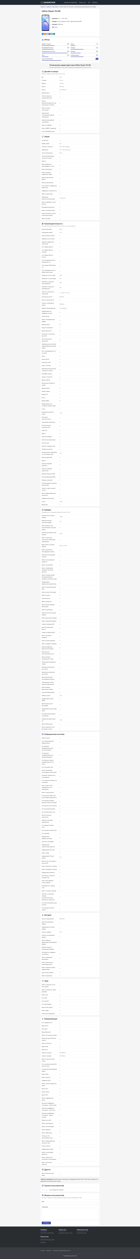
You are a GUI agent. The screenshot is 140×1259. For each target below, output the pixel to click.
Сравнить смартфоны (52, 6)
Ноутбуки (94, 2)
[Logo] (48, 2)
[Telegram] (47, 34)
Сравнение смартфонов (70, 2)
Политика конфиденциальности (62, 1250)
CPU (89, 2)
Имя (43, 1201)
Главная (42, 6)
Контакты (49, 1250)
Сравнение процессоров (47, 1239)
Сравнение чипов (82, 1233)
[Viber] (49, 34)
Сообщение (45, 1207)
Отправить (46, 1223)
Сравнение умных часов (65, 1233)
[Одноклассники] (45, 34)
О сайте (42, 1250)
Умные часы (82, 2)
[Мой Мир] (54, 34)
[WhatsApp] (52, 34)
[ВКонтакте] (43, 34)
